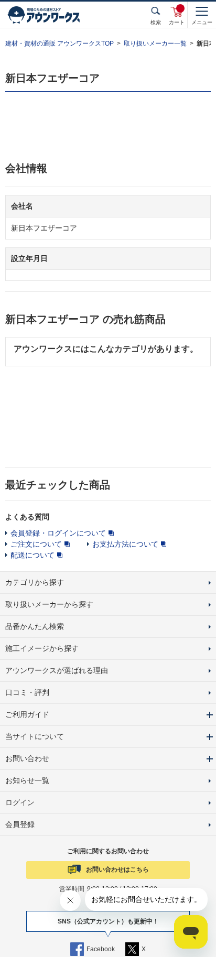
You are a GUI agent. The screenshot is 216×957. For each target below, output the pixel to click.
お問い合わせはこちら (117, 869)
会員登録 (20, 824)
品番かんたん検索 (34, 626)
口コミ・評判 (27, 692)
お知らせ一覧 (27, 780)
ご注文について (36, 544)
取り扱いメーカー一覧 (155, 43)
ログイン (20, 802)
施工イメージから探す (42, 648)
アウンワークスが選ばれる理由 (56, 670)
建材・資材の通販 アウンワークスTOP (59, 43)
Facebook (101, 949)
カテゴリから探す (34, 582)
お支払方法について (125, 544)
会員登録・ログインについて (58, 533)
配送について (32, 555)
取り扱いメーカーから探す (49, 604)
